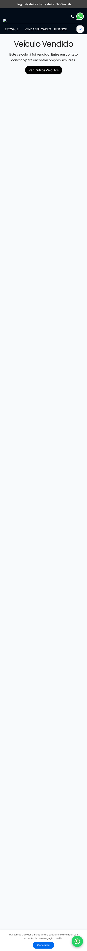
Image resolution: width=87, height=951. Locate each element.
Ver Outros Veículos (44, 70)
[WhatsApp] (77, 941)
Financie (60, 29)
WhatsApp (80, 16)
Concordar (43, 945)
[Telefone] (72, 16)
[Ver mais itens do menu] (80, 29)
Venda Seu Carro (38, 29)
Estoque (11, 29)
